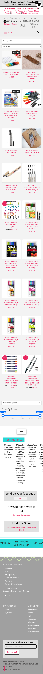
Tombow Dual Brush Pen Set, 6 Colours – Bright (11, 302)
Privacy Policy (10, 575)
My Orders (8, 613)
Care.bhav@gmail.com (21, 515)
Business (32, 619)
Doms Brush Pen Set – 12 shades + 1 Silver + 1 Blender (11, 114)
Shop (31, 613)
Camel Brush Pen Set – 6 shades (11, 73)
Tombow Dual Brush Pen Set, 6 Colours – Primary (11, 340)
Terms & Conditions (12, 578)
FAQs (7, 571)
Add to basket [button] (33, 65)
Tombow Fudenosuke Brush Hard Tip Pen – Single (11, 380)
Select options (33, 105)
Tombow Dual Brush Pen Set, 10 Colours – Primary (31, 264)
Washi (18, 8)
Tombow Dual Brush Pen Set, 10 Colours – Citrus (31, 225)
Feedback (8, 568)
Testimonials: (14, 439)
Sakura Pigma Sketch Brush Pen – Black (11, 187)
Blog (30, 616)
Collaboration (34, 632)
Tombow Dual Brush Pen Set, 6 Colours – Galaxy (32, 302)
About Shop (33, 609)
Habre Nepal (16, 669)
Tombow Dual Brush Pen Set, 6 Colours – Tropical (31, 340)
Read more (11, 65)
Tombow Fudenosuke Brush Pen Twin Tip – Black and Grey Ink (32, 381)
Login (7, 609)
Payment (8, 581)
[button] (8, 32)
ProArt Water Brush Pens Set (32, 151)
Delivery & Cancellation (13, 584)
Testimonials (34, 625)
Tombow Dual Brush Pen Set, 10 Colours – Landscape (11, 264)
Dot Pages (18, 11)
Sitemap (32, 628)
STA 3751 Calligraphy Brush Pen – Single (32, 187)
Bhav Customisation (30, 13)
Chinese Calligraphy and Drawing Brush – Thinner (32, 75)
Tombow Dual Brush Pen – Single (11, 224)
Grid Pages (28, 11)
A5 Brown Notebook (30, 8)
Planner (12, 8)
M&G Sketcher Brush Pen (11, 151)
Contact (32, 622)
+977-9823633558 (10, 588)
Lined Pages (16, 13)
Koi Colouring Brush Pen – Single (32, 113)
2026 (6, 8)
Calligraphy (9, 11)
